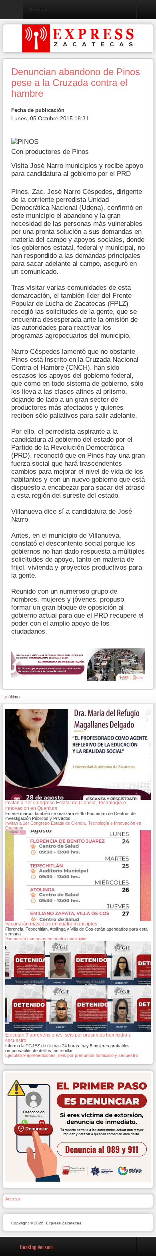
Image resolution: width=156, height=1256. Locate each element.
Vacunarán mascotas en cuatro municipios (46, 938)
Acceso (12, 1198)
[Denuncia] (78, 1126)
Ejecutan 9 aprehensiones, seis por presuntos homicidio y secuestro (71, 1055)
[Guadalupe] (78, 664)
